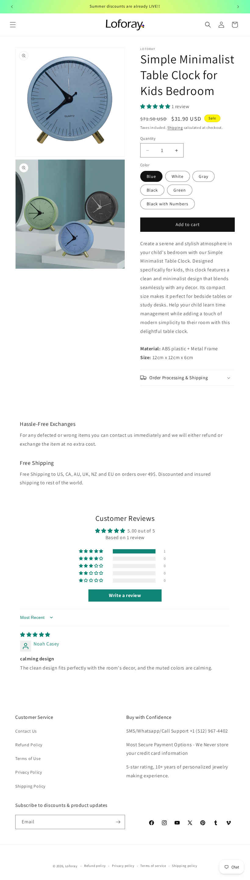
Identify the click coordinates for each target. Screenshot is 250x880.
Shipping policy (184, 866)
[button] (13, 24)
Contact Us (26, 731)
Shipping (175, 127)
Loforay (71, 866)
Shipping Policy (30, 786)
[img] (35, 634)
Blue (151, 176)
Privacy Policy (28, 772)
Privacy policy (123, 866)
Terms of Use (28, 758)
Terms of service (153, 866)
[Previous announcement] (12, 6)
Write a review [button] (125, 595)
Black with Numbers (167, 204)
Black (152, 190)
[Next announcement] (238, 6)
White (178, 176)
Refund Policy (28, 744)
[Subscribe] (118, 822)
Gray (203, 176)
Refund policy (95, 866)
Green (179, 190)
